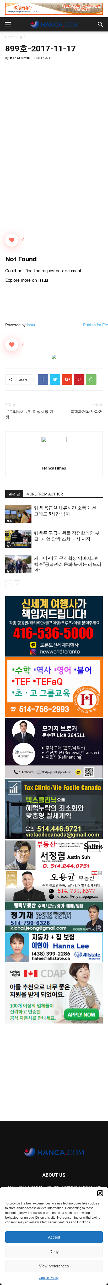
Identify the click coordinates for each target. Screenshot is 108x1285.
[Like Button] (11, 240)
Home (9, 37)
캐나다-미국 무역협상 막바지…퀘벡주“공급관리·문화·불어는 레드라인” (67, 564)
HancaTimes (20, 58)
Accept (54, 1237)
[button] (100, 1193)
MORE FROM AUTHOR (44, 494)
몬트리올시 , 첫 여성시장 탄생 (29, 414)
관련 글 (14, 494)
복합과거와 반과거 (86, 411)
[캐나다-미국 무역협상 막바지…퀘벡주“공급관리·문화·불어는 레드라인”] (18, 564)
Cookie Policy (48, 1278)
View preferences (54, 1266)
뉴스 (22, 37)
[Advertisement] (54, 1069)
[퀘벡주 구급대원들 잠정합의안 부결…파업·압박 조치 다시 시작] (18, 539)
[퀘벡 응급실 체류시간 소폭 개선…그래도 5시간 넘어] (18, 514)
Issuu (31, 325)
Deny (54, 1251)
